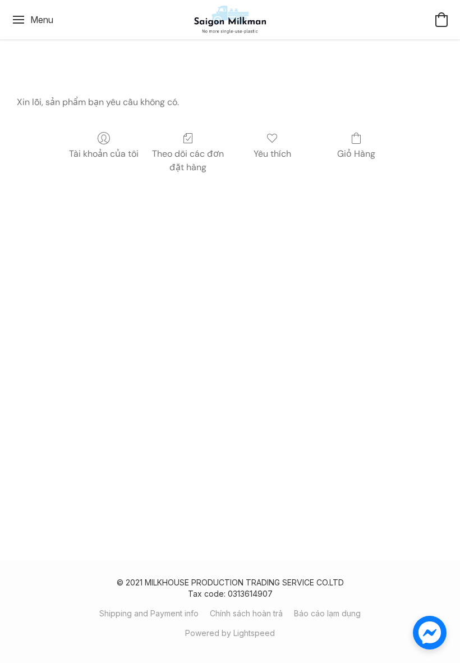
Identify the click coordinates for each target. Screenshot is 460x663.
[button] (230, 20)
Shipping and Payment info (149, 613)
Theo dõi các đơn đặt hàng (188, 160)
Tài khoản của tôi (104, 154)
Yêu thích (272, 154)
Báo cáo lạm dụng (327, 613)
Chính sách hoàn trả (246, 613)
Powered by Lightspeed (230, 633)
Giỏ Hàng (356, 154)
